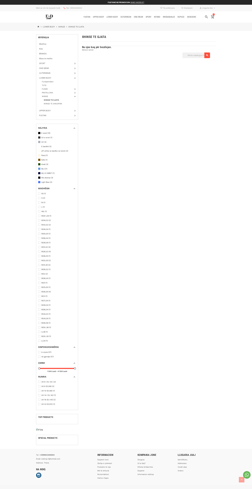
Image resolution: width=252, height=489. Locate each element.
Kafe (44, 160)
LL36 (44, 332)
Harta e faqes (103, 478)
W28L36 (46, 323)
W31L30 (46, 265)
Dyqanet (141, 471)
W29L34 (46, 305)
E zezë (45, 133)
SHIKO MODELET (137, 2)
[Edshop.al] (49, 16)
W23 (44, 296)
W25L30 (46, 287)
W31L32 (46, 247)
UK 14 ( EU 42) (48, 395)
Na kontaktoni (103, 474)
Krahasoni (186, 8)
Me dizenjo (47, 178)
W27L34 (45, 301)
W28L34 (46, 278)
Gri (43, 142)
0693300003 (76, 8)
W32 (44, 274)
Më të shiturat (103, 471)
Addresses (182, 463)
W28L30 (46, 292)
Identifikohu (182, 460)
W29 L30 (46, 336)
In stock (46, 352)
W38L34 (46, 309)
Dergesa (141, 460)
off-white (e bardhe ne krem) (54, 151)
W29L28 (46, 243)
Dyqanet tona (102, 460)
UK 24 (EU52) (48, 404)
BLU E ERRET (48, 173)
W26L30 (46, 256)
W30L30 (46, 234)
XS (43, 193)
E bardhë (46, 146)
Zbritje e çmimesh (104, 463)
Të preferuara (167, 8)
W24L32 (46, 314)
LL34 (44, 341)
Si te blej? (142, 463)
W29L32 (46, 269)
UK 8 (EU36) (47, 386)
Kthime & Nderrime (145, 467)
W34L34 (46, 229)
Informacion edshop (146, 474)
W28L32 (46, 251)
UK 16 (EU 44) (48, 400)
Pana (44, 155)
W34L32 (46, 220)
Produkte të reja (104, 467)
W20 (44, 283)
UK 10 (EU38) (48, 391)
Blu (44, 169)
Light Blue (46, 182)
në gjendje (47, 357)
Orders (180, 471)
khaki (44, 164)
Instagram (38, 475)
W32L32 (46, 225)
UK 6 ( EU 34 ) (48, 382)
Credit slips (182, 467)
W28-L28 (46, 216)
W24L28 (46, 318)
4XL (44, 211)
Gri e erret (46, 137)
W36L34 (46, 238)
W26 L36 (46, 327)
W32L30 (46, 260)
